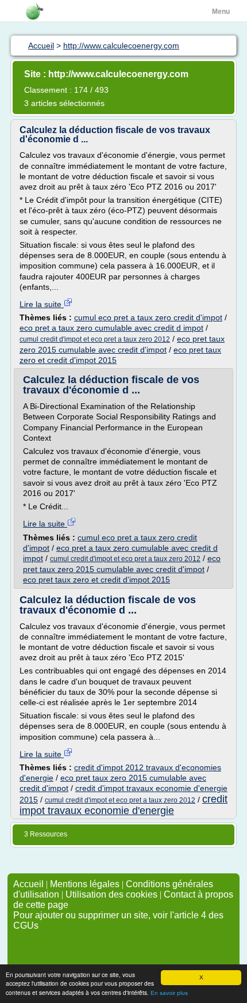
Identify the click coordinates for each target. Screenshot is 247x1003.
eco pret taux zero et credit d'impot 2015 (96, 579)
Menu (221, 11)
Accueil (28, 884)
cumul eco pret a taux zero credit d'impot (148, 317)
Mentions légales (84, 884)
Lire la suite (42, 304)
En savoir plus (169, 993)
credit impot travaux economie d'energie (123, 804)
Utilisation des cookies (111, 894)
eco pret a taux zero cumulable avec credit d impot (111, 327)
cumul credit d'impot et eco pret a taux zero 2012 (95, 339)
